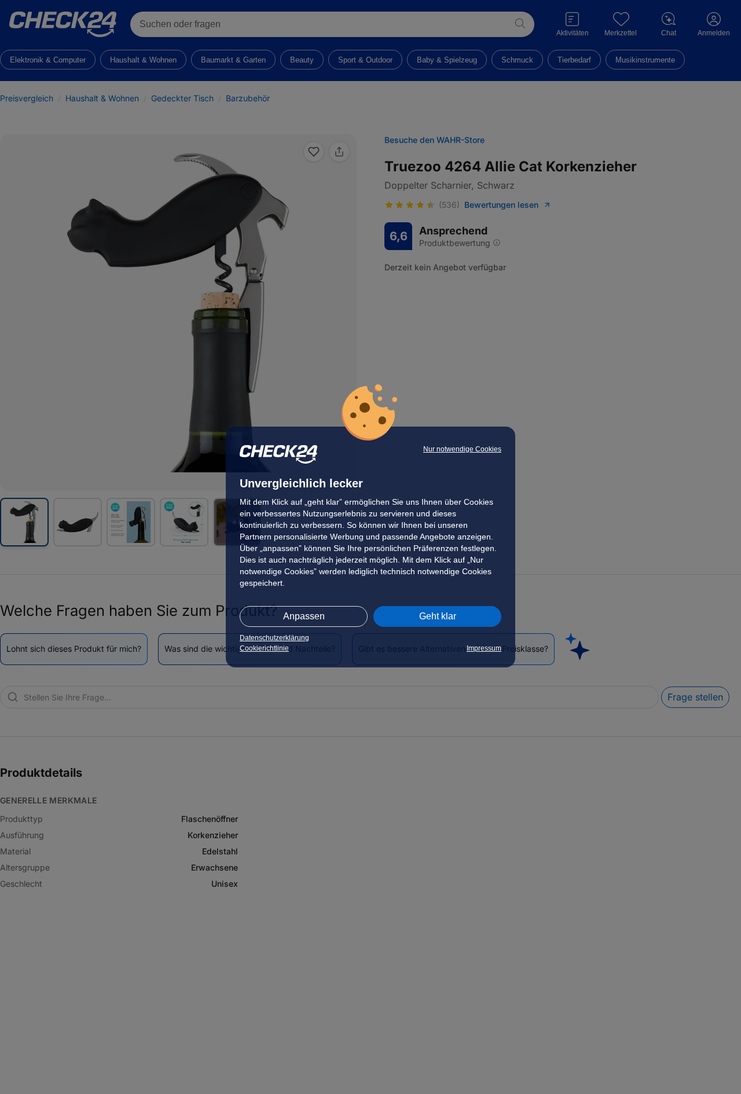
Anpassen (304, 616)
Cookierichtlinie (264, 648)
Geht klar (437, 616)
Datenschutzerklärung (274, 638)
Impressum (484, 648)
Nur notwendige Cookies (462, 449)
